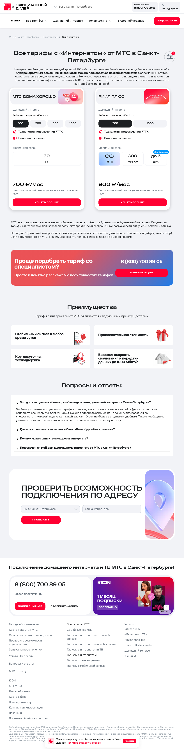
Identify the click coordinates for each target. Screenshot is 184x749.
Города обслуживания (24, 624)
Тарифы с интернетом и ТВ (85, 649)
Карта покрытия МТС (23, 630)
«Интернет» (133, 629)
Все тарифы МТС (78, 624)
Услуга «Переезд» (21, 656)
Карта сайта (17, 697)
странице (55, 731)
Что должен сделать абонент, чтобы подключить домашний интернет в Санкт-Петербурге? (85, 402)
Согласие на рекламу (148, 727)
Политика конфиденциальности (89, 727)
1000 (72, 123)
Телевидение (98, 21)
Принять (130, 741)
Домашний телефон (138, 650)
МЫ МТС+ (15, 686)
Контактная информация (26, 707)
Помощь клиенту (20, 702)
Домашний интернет (68, 21)
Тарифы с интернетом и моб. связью (91, 644)
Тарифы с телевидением (83, 660)
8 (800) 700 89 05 (144, 7)
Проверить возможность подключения (26, 642)
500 (55, 123)
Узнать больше (47, 202)
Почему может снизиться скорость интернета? (54, 438)
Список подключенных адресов (30, 635)
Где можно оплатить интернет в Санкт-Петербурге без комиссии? (67, 429)
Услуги (129, 624)
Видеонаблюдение (131, 21)
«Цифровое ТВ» (135, 640)
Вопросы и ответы (21, 663)
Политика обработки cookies (28, 718)
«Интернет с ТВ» (136, 634)
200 (38, 123)
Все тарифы (34, 21)
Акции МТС (132, 656)
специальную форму (45, 413)
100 (20, 123)
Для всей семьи (19, 691)
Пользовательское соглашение (110, 729)
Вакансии (15, 713)
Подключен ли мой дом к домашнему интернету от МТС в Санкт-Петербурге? (75, 448)
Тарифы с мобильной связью (86, 666)
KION (12, 680)
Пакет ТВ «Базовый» (138, 645)
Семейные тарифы (79, 630)
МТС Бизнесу (18, 671)
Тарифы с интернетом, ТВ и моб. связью (88, 637)
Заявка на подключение (25, 649)
